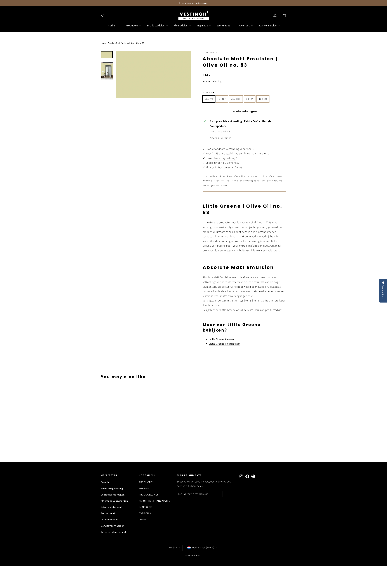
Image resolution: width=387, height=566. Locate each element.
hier (212, 310)
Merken (112, 25)
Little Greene (211, 52)
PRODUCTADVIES (149, 494)
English (173, 547)
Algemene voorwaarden (114, 500)
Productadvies (156, 25)
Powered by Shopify (193, 555)
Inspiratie (203, 25)
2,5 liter (235, 99)
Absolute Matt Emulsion (238, 267)
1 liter (222, 99)
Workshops (224, 25)
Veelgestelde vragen (113, 494)
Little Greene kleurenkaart (224, 343)
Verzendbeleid (109, 519)
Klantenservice (268, 25)
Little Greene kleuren (221, 339)
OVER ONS (145, 513)
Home (103, 43)
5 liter (249, 99)
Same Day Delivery (224, 158)
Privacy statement (111, 507)
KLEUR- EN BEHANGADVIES (154, 500)
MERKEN (144, 488)
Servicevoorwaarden (112, 525)
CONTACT (144, 519)
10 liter (263, 99)
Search (105, 482)
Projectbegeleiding (112, 488)
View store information (220, 137)
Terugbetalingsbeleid (113, 532)
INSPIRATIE (145, 507)
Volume (209, 92)
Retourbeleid (108, 513)
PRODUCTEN (146, 482)
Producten (132, 25)
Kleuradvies (181, 25)
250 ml (209, 99)
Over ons (245, 25)
